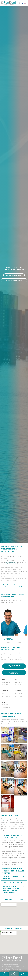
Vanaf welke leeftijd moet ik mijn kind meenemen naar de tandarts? (13, 871)
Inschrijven (14, 974)
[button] (19, 3)
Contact (23, 974)
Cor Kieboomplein (10, 562)
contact (3, 821)
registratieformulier (11, 859)
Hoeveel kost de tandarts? (12, 882)
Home (4, 974)
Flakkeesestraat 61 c (13, 564)
